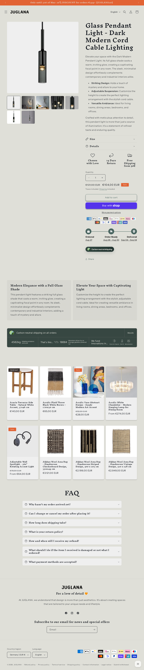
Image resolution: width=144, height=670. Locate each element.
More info (131, 332)
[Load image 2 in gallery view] (28, 102)
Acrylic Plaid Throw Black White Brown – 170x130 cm (54, 405)
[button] (6, 12)
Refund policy (30, 665)
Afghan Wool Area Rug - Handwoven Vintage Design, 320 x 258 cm (121, 464)
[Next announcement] (138, 2)
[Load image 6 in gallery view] (13, 117)
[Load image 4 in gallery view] (57, 102)
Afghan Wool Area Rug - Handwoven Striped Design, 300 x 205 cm (88, 464)
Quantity (89, 172)
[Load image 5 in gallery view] (72, 102)
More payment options (111, 212)
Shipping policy (73, 665)
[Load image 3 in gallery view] (42, 102)
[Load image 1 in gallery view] (13, 102)
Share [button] (91, 259)
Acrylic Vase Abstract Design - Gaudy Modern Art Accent (88, 405)
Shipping (103, 189)
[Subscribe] (94, 629)
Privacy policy (44, 665)
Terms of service (58, 665)
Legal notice (106, 665)
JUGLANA (18, 665)
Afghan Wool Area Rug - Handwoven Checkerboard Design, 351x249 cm (55, 465)
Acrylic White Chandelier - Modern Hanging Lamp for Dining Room (120, 406)
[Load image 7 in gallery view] (28, 117)
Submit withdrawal (121, 665)
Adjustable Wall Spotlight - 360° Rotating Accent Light (22, 464)
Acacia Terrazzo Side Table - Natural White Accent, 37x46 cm (22, 405)
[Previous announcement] (5, 2)
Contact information (91, 665)
